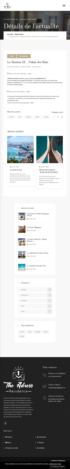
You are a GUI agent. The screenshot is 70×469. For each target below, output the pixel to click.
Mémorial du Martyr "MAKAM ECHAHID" (48, 171)
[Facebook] (5, 423)
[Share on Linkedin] (62, 117)
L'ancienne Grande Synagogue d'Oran (38, 215)
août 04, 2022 (27, 66)
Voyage (46, 117)
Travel (35, 311)
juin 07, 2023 (15, 167)
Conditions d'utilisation (58, 460)
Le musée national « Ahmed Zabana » (37, 240)
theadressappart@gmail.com (56, 387)
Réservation (19, 34)
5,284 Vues (37, 66)
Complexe (35, 300)
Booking (28, 117)
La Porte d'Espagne (34, 227)
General (11, 117)
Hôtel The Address (14, 66)
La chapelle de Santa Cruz (36, 266)
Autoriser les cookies (57, 466)
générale (35, 289)
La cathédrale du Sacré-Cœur (37, 253)
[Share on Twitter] (58, 117)
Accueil (10, 34)
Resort (37, 117)
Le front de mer (16, 170)
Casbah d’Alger (11, 102)
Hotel (12, 56)
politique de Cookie (55, 464)
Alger (57, 96)
